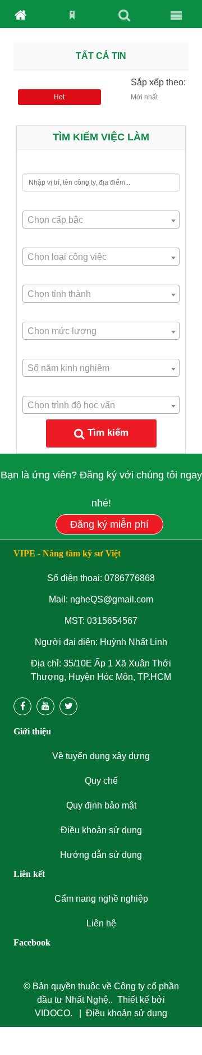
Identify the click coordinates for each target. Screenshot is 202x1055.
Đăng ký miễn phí (109, 524)
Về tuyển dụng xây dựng (101, 756)
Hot (59, 97)
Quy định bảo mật (101, 805)
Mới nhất (144, 97)
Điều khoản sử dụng (126, 1013)
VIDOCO (52, 1013)
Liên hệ (101, 923)
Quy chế (101, 780)
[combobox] (101, 220)
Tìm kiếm (108, 432)
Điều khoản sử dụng (101, 830)
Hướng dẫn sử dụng (101, 855)
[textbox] (101, 220)
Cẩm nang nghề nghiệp (101, 898)
